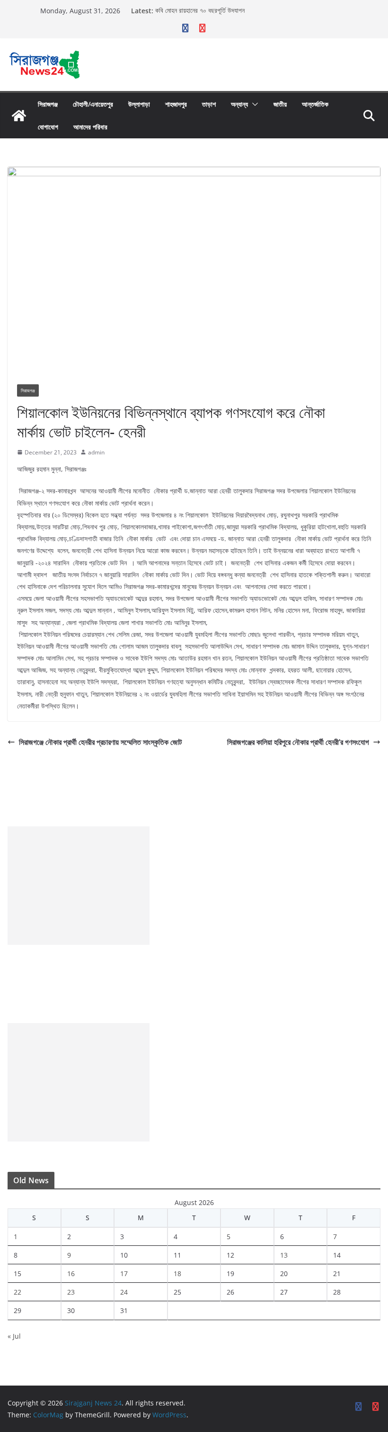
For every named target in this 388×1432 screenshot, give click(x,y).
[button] (253, 104)
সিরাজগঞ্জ (48, 104)
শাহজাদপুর (176, 104)
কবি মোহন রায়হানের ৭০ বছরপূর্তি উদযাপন (200, 10)
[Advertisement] (79, 885)
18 (177, 1273)
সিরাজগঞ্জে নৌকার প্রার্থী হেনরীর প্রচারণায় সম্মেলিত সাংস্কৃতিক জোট (100, 742)
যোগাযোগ (48, 126)
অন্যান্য (239, 104)
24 (124, 1291)
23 (71, 1291)
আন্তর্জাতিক (315, 104)
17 (124, 1273)
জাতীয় (280, 104)
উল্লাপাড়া (139, 104)
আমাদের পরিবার (90, 126)
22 (17, 1291)
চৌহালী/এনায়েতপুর (93, 104)
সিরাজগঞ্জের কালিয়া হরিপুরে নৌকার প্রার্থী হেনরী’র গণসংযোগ (298, 742)
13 (284, 1255)
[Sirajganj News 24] (19, 115)
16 (71, 1273)
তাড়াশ (209, 104)
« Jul (14, 1336)
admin (96, 452)
